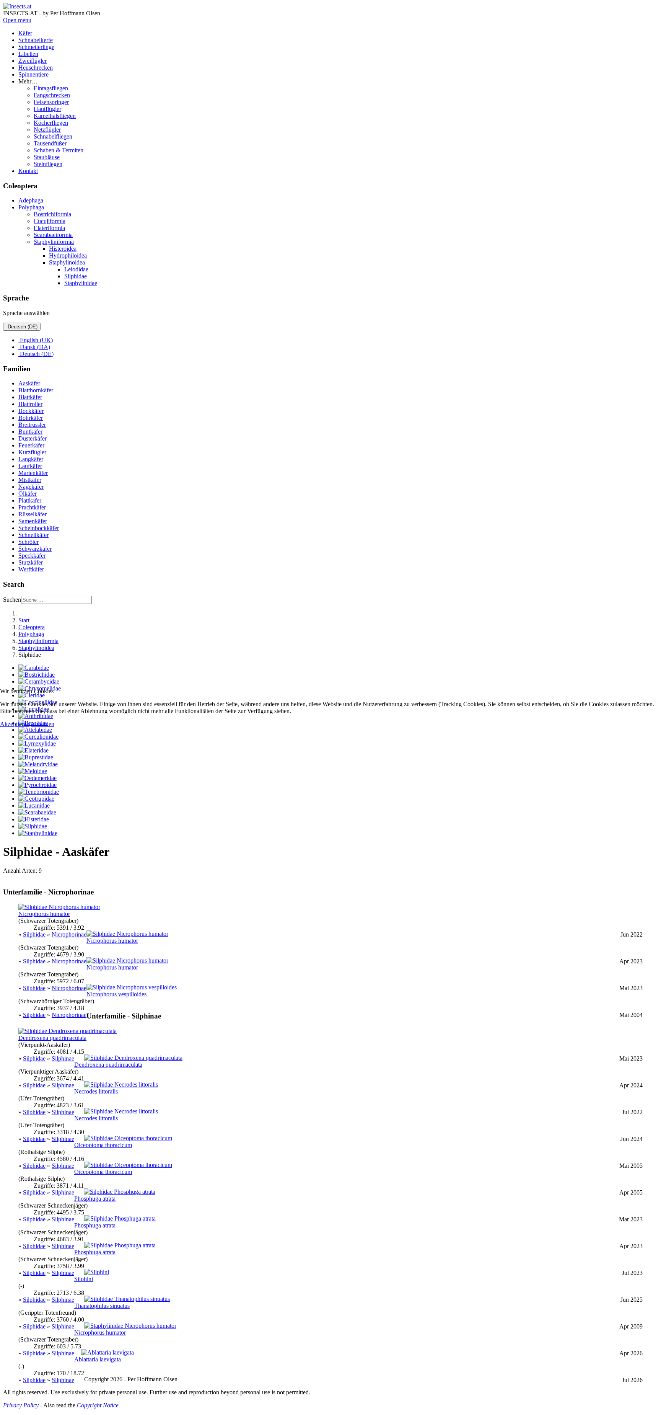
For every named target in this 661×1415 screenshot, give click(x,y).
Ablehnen (42, 724)
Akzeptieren (14, 724)
